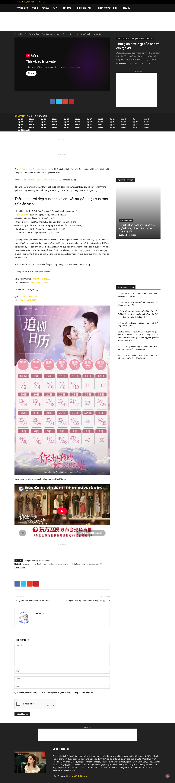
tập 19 (89, 122)
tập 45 (112, 127)
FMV (55, 8)
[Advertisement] (87, 21)
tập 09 (112, 119)
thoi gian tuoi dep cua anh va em (56, 564)
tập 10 (123, 119)
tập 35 (135, 125)
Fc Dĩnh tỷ (123, 64)
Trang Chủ (22, 8)
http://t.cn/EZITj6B (28, 300)
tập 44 (100, 127)
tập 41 (66, 127)
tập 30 (77, 125)
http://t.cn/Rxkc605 (41, 279)
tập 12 (146, 119)
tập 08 (100, 119)
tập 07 (89, 119)
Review (45, 8)
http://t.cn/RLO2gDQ (40, 282)
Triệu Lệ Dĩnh (22, 215)
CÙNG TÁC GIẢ (41, 116)
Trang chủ (18, 34)
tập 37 (20, 127)
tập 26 (31, 125)
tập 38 (31, 127)
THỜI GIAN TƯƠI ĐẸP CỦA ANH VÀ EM (39, 180)
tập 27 (43, 125)
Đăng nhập (42, 2)
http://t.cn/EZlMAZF (28, 296)
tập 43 (89, 127)
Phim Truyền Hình (107, 8)
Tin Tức (67, 8)
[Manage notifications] (167, 776)
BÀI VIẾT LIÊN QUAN (23, 116)
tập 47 (135, 127)
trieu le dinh (20, 567)
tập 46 (123, 127)
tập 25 (20, 125)
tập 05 (66, 119)
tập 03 (43, 119)
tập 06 (77, 119)
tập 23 (135, 122)
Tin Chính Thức (126, 221)
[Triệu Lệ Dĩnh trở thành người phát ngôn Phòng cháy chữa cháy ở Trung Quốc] (138, 212)
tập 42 (77, 127)
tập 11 (135, 119)
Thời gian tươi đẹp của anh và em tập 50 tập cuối (88, 600)
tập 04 (54, 119)
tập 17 (66, 122)
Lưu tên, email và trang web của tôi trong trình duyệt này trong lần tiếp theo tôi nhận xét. (55, 693)
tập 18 (77, 122)
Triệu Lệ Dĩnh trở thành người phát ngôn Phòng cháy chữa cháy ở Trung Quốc (137, 228)
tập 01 (20, 119)
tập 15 (43, 122)
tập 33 (112, 125)
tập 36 (146, 125)
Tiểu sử (126, 8)
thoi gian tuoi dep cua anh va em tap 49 (87, 564)
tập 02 (31, 119)
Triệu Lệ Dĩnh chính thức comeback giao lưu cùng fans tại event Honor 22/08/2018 (138, 337)
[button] (157, 8)
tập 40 (54, 127)
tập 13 (20, 122)
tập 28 (54, 125)
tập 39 (43, 127)
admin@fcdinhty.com (78, 776)
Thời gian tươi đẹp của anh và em (54, 34)
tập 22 (123, 122)
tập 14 (31, 122)
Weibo (35, 8)
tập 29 (66, 125)
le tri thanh (37, 564)
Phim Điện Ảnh (84, 8)
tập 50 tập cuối (24, 130)
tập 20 (100, 122)
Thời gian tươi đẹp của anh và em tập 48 (32, 600)
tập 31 (89, 125)
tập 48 (146, 127)
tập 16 (54, 122)
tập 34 (123, 125)
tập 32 (100, 125)
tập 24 (146, 122)
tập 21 (112, 122)
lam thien (26, 564)
